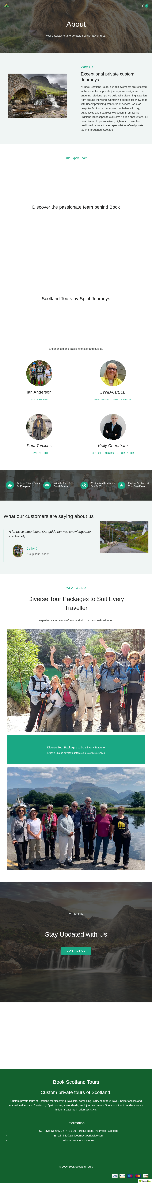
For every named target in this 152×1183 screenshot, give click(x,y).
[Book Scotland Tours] (8, 6)
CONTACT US (76, 950)
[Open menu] (137, 6)
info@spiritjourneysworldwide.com (83, 1135)
